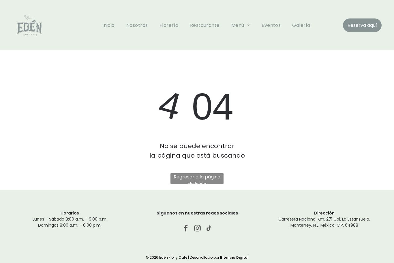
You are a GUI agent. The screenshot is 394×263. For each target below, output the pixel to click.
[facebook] (186, 229)
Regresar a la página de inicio (197, 179)
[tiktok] (209, 229)
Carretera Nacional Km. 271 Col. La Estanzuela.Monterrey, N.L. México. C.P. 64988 (324, 222)
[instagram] (197, 229)
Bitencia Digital (234, 257)
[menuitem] (109, 25)
